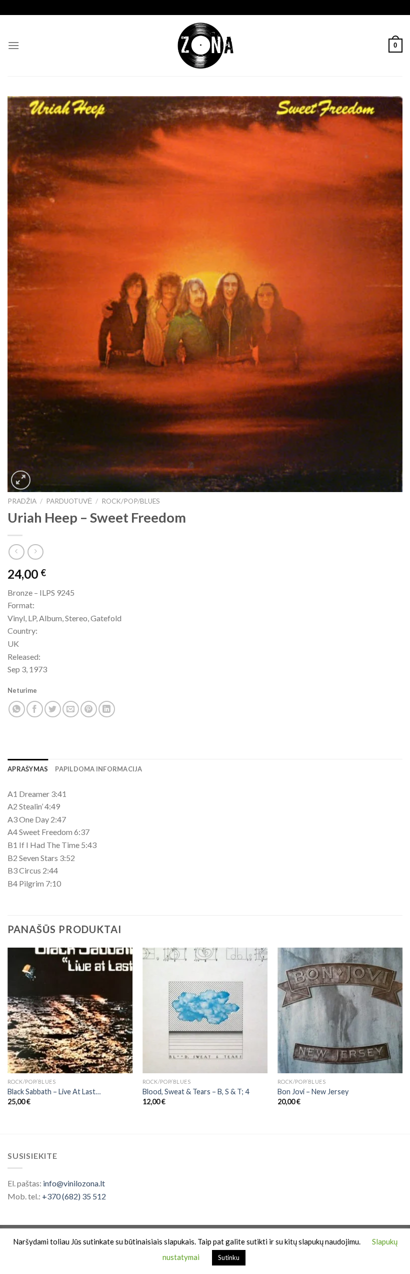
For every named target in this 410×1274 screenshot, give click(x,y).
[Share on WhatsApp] (16, 709)
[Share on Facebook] (34, 709)
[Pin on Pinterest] (88, 709)
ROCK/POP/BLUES (131, 501)
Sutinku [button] (229, 1257)
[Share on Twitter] (52, 709)
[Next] (402, 1040)
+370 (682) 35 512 (74, 1196)
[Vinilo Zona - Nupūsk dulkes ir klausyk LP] (205, 46)
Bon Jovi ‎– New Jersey (313, 1091)
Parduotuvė (69, 501)
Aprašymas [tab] (28, 769)
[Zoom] (20, 480)
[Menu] (14, 45)
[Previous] (8, 1040)
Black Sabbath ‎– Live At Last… (54, 1091)
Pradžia (22, 501)
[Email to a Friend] (70, 709)
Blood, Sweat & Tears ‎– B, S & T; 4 (195, 1091)
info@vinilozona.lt (74, 1183)
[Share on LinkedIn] (106, 709)
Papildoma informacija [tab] (98, 769)
